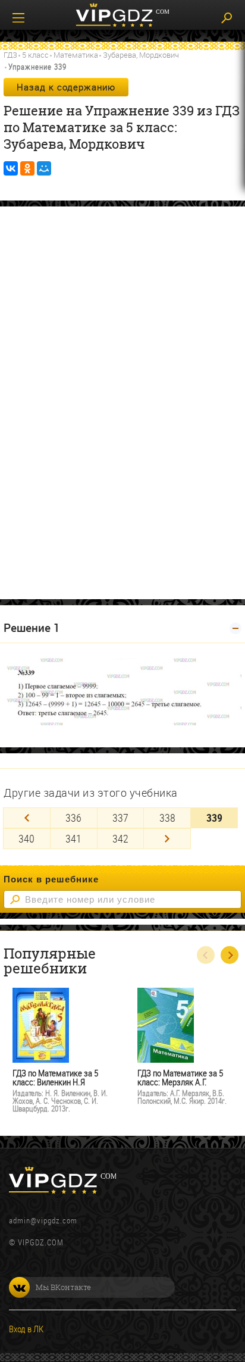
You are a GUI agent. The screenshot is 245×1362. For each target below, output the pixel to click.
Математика (76, 54)
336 (73, 817)
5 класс (35, 54)
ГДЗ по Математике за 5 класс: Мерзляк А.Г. (180, 1078)
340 (26, 838)
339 (214, 817)
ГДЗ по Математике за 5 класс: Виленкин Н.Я (55, 1078)
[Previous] (27, 818)
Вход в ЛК (26, 1329)
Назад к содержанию (66, 87)
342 (120, 838)
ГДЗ (10, 54)
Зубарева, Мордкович (141, 54)
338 (167, 817)
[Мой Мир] (44, 168)
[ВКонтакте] (11, 168)
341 (73, 838)
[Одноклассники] (27, 168)
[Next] (167, 838)
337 (120, 817)
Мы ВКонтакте (63, 1287)
